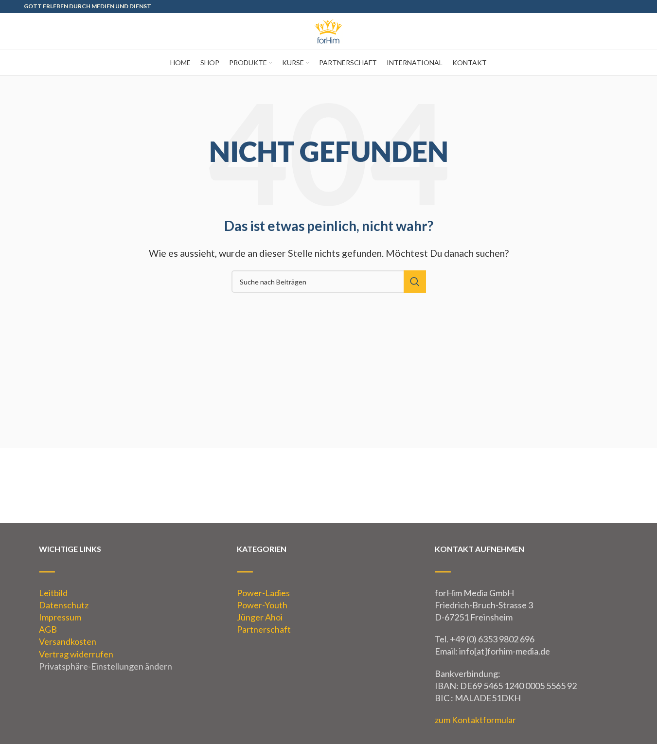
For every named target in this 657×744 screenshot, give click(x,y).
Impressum (60, 617)
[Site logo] (328, 30)
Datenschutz (64, 605)
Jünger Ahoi (260, 617)
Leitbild (53, 592)
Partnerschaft (264, 629)
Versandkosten (67, 641)
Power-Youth (262, 605)
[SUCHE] (415, 281)
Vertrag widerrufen (76, 654)
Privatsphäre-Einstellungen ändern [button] (105, 666)
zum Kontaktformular (475, 719)
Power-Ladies (263, 592)
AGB (48, 629)
